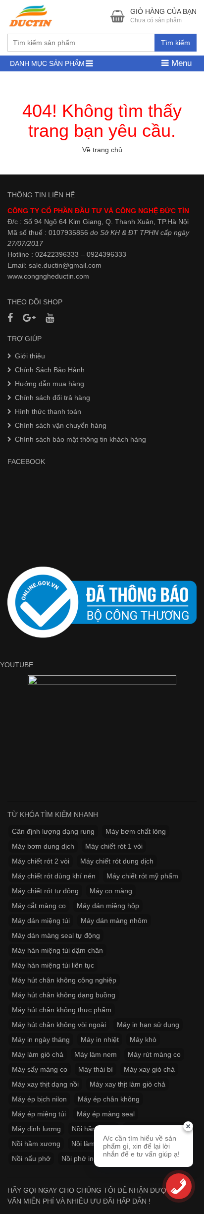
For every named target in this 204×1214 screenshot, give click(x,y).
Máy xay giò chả (149, 1069)
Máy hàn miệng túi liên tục (53, 965)
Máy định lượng (36, 1129)
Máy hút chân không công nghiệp (64, 980)
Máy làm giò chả (37, 1054)
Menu (180, 63)
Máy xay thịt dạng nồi (45, 1084)
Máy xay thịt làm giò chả (127, 1084)
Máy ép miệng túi (39, 1114)
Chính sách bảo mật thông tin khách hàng (80, 439)
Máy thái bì (95, 1069)
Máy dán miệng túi (41, 921)
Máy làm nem (95, 1054)
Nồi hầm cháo (93, 1129)
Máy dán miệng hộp (108, 906)
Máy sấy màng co (39, 1069)
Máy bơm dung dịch (43, 846)
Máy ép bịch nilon (39, 1099)
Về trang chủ (102, 150)
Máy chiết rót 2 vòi (40, 861)
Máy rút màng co (154, 1054)
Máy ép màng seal (106, 1114)
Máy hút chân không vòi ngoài (59, 1025)
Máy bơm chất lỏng (135, 831)
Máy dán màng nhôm (114, 921)
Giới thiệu (30, 356)
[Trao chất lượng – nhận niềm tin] (31, 16)
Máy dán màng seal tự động (56, 935)
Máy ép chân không (109, 1099)
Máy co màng (111, 891)
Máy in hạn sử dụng (148, 1025)
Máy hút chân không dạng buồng (63, 995)
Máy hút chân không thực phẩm (61, 1010)
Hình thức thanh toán (48, 411)
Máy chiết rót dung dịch (116, 861)
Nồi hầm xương (36, 1144)
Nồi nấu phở (31, 1158)
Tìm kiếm (175, 43)
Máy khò (143, 1039)
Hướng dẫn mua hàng (49, 384)
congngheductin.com (56, 276)
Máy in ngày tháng (41, 1039)
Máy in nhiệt (100, 1039)
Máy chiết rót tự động (45, 891)
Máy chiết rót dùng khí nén (54, 876)
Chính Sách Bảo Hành (50, 370)
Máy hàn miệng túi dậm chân (57, 950)
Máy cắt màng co (39, 906)
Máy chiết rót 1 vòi (114, 846)
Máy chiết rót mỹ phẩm (142, 876)
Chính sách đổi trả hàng (52, 398)
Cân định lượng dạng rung (53, 831)
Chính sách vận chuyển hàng (60, 425)
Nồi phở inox (81, 1158)
